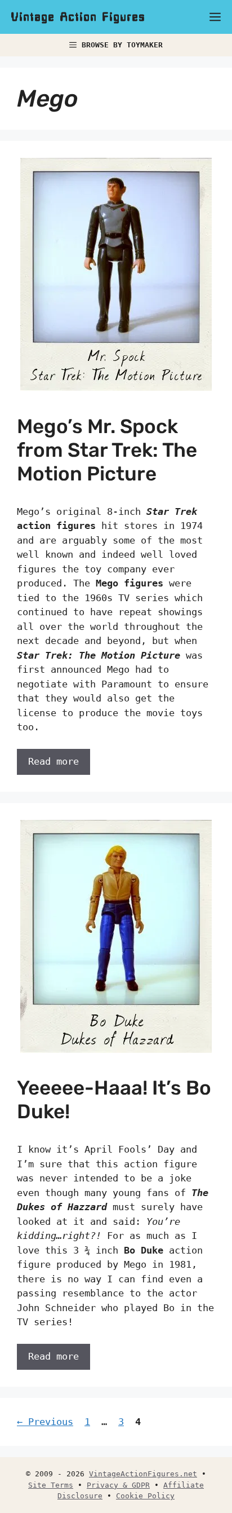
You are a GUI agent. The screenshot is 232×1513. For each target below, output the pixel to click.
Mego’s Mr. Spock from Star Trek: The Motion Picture (107, 450)
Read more (53, 761)
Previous (45, 1421)
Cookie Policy (145, 1496)
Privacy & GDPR (118, 1485)
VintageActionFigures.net (143, 1474)
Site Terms (50, 1485)
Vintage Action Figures (78, 17)
